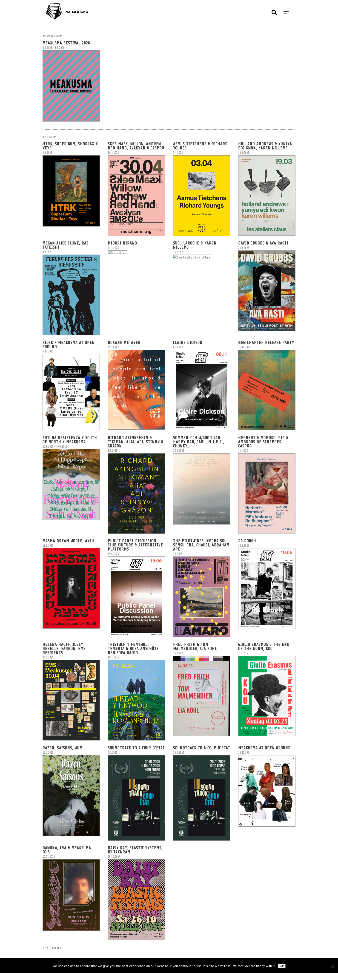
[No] (332, 966)
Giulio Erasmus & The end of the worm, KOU (263, 646)
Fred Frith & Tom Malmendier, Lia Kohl (195, 646)
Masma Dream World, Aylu (68, 541)
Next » (57, 948)
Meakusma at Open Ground (264, 748)
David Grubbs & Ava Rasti (263, 243)
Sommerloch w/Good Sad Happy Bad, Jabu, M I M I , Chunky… (198, 441)
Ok (282, 966)
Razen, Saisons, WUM (63, 748)
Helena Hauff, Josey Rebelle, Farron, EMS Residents (64, 648)
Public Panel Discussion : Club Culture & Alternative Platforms (135, 545)
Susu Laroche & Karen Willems (195, 245)
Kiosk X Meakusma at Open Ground (69, 344)
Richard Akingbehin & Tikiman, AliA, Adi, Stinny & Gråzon (135, 441)
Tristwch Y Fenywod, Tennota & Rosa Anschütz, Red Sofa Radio (134, 648)
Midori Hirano (122, 243)
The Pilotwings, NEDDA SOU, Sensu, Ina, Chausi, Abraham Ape (201, 545)
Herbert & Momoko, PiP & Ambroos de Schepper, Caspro (263, 441)
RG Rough (247, 541)
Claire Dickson (188, 342)
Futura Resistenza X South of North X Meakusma (70, 439)
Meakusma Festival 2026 (66, 43)
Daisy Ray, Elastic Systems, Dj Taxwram (135, 849)
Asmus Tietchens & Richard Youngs (200, 146)
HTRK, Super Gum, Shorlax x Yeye (70, 146)
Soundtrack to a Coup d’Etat (136, 748)
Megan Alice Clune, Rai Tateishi (65, 245)
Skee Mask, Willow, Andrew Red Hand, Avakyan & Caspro (136, 146)
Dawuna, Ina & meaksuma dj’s (67, 849)
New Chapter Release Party (266, 342)
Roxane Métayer (124, 342)
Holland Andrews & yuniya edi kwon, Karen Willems (265, 146)
